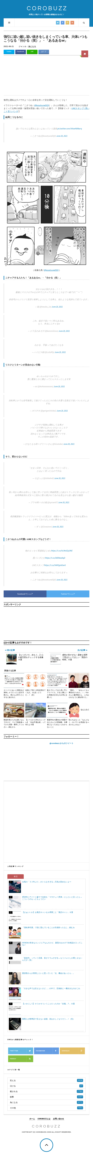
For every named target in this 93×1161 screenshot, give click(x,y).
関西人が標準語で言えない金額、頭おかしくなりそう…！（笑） (48, 1019)
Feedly (13, 1059)
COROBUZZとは (44, 1118)
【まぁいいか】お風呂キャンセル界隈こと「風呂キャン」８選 (47, 912)
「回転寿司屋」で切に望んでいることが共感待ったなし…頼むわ (48, 927)
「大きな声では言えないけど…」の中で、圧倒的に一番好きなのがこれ (51, 988)
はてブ (43, 51)
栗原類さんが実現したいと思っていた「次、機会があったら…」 (48, 973)
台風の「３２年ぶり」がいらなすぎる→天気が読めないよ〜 (46, 882)
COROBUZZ (47, 8)
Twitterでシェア (68, 594)
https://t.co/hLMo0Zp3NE (62, 550)
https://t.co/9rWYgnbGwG (55, 565)
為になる (32, 46)
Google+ (66, 1051)
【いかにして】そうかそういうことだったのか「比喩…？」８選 (48, 1004)
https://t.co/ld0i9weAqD (55, 558)
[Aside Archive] (84, 53)
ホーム (32, 1118)
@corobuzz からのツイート (62, 743)
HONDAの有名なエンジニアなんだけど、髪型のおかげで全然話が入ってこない (52, 944)
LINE (32, 51)
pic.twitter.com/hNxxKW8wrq (69, 128)
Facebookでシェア (25, 594)
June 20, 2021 (61, 136)
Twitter (9, 51)
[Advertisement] (46, 77)
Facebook (20, 51)
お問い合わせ (58, 1118)
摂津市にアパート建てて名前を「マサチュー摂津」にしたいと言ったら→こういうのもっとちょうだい (52, 898)
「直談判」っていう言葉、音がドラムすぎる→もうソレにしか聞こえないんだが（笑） (52, 959)
